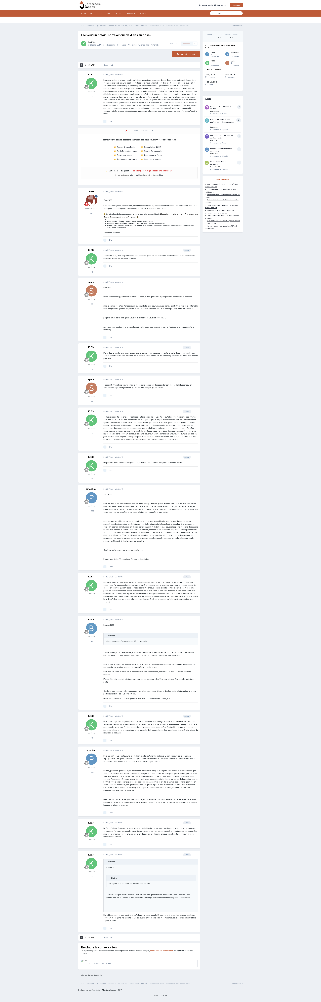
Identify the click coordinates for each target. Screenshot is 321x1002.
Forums (99, 13)
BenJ (91, 619)
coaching (159, 175)
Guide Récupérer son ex (127, 151)
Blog (108, 13)
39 (92, 304)
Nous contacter (160, 995)
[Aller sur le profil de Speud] (207, 120)
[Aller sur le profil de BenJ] (91, 628)
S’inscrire (236, 5)
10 (92, 96)
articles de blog (136, 175)
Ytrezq (216, 140)
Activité (143, 13)
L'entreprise (130, 13)
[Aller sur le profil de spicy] (91, 290)
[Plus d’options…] (195, 74)
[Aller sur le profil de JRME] (91, 200)
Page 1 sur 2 (109, 65)
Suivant (92, 65)
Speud (215, 127)
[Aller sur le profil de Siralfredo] (207, 107)
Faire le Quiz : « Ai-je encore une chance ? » (152, 171)
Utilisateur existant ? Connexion (212, 5)
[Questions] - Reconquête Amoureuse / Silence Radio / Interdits (132, 45)
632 (92, 511)
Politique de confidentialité (89, 990)
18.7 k (92, 213)
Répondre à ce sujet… (103, 963)
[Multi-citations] (104, 121)
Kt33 (93, 42)
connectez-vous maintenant (161, 951)
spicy (91, 282)
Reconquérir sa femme (153, 155)
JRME (91, 191)
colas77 (216, 167)
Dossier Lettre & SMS (152, 147)
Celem (215, 154)
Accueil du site (86, 13)
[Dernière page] (99, 65)
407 (92, 641)
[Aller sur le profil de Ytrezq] (207, 136)
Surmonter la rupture (152, 159)
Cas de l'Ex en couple (153, 151)
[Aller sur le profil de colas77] (207, 163)
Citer (111, 121)
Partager (173, 44)
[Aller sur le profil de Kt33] (83, 43)
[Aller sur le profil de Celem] (207, 149)
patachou (91, 489)
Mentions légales (109, 990)
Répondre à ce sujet (186, 54)
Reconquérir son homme (127, 159)
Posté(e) (113, 75)
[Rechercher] (240, 13)
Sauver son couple (125, 155)
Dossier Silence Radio (126, 147)
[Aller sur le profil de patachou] (91, 497)
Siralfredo (217, 111)
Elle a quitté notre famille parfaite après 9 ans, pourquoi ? (222, 122)
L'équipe (118, 13)
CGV (120, 990)
